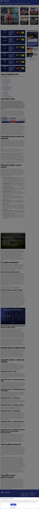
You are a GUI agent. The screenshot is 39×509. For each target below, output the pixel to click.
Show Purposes (13, 507)
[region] (19, 503)
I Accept (13, 504)
